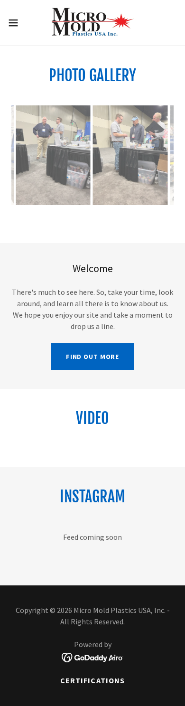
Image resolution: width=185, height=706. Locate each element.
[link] (92, 23)
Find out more (92, 356)
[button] (17, 22)
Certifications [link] (92, 680)
